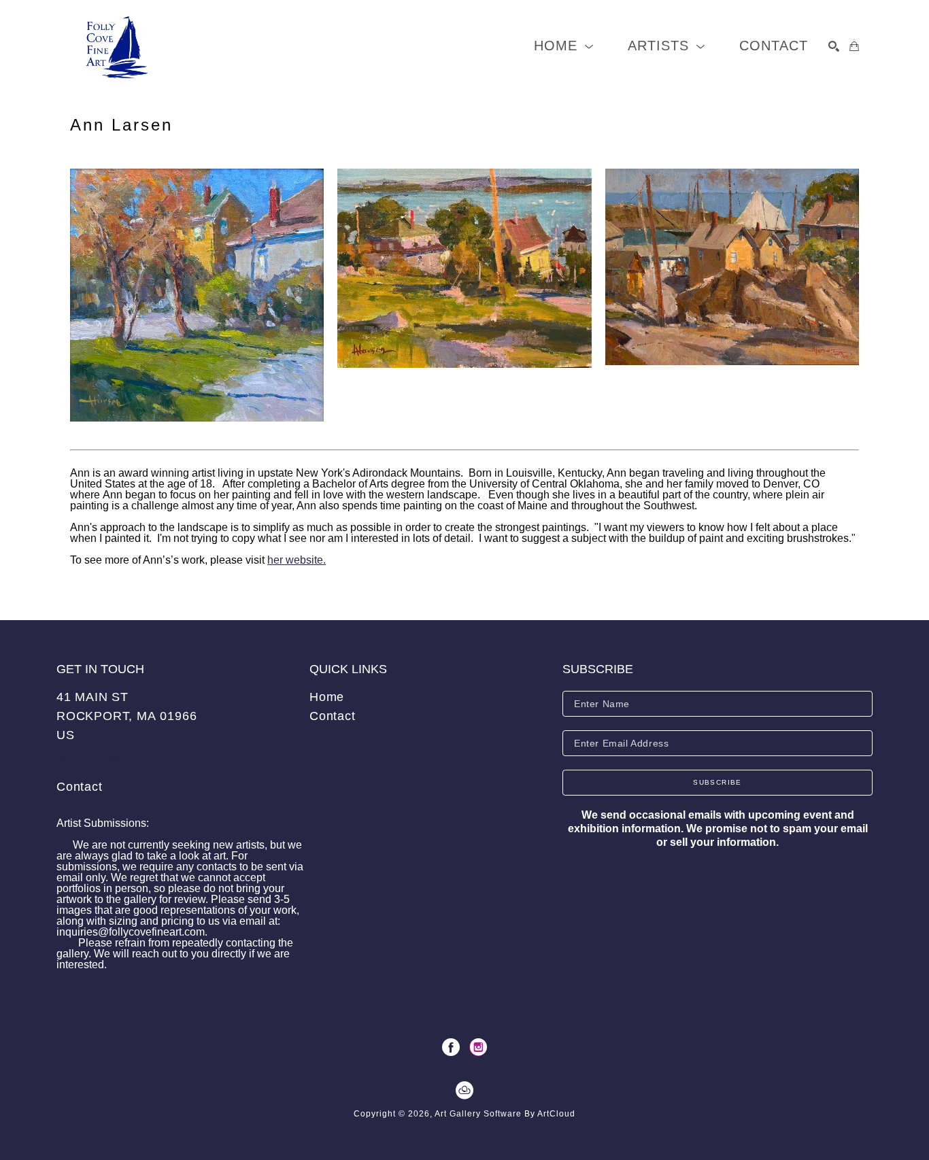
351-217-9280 (90, 760)
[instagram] (478, 1047)
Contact (79, 787)
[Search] (833, 46)
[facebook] (451, 1047)
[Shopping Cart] (854, 46)
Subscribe (717, 782)
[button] (564, 46)
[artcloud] (464, 1090)
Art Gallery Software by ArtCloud (505, 1114)
